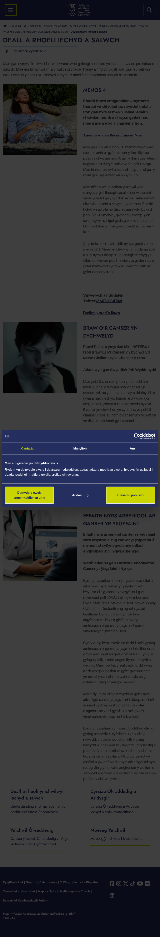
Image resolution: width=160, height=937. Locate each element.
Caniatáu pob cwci (130, 495)
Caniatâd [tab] (27, 448)
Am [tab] (132, 448)
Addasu (77, 495)
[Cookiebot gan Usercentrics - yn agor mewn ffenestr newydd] (137, 436)
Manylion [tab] (80, 448)
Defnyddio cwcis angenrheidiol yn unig (29, 495)
